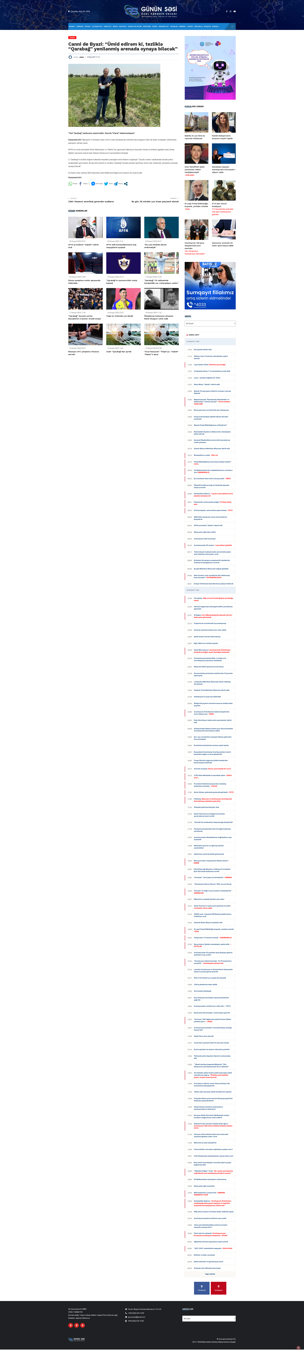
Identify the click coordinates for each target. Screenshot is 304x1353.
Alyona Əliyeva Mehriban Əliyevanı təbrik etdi (212, 448)
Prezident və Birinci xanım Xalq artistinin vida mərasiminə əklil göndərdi (212, 1085)
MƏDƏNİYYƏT (164, 26)
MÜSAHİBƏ (147, 26)
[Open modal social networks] (126, 184)
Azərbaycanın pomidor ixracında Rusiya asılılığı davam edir (213, 1029)
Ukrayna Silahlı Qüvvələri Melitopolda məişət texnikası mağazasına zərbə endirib (211, 1116)
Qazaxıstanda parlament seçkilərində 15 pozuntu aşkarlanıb (213, 674)
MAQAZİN (207, 26)
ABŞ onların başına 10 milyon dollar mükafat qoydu (214, 1212)
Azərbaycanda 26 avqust (213, 545)
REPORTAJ (123, 26)
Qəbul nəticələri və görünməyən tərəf (208, 1262)
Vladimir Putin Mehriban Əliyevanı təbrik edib (212, 690)
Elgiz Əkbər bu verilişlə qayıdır (206, 643)
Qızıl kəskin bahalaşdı (202, 991)
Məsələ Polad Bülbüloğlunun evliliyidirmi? (210, 425)
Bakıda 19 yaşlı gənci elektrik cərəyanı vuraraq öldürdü (212, 392)
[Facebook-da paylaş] (83, 184)
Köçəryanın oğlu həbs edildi (205, 532)
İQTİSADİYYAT (97, 26)
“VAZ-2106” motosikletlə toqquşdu (213, 1248)
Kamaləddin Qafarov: (213, 495)
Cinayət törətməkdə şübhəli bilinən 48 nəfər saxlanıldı (211, 418)
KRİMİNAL (182, 26)
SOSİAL (154, 26)
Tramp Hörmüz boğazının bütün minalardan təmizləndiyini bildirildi (211, 761)
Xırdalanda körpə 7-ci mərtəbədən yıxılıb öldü (212, 371)
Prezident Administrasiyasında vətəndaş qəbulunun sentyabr (210, 785)
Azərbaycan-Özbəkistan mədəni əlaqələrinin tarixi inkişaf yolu (211, 713)
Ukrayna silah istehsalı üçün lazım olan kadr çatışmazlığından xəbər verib (211, 1135)
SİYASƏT (88, 26)
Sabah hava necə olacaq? (204, 1036)
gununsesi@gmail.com (136, 1317)
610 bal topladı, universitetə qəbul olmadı (213, 510)
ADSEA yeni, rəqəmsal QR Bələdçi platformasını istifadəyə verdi (212, 915)
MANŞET (72, 26)
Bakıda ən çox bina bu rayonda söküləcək (195, 137)
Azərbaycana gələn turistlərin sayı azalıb (210, 1218)
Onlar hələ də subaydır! (210, 1234)
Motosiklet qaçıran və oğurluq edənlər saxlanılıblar (209, 847)
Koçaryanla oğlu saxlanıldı (204, 1186)
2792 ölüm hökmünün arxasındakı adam (213, 776)
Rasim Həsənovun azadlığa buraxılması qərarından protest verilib (209, 815)
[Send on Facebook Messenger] (97, 184)
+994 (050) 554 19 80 (136, 1313)
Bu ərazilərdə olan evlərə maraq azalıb (212, 478)
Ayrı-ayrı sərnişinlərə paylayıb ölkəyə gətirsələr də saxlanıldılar (213, 738)
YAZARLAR (174, 26)
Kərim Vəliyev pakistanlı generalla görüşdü (214, 792)
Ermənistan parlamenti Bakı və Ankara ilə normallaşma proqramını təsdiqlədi (210, 659)
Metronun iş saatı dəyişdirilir (205, 1143)
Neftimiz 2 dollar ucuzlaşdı (204, 1255)
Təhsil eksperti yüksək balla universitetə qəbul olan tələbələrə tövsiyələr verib (212, 553)
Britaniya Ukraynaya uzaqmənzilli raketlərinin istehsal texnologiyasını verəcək (212, 561)
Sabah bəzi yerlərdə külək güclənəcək (209, 854)
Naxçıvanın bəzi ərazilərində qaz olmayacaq (211, 410)
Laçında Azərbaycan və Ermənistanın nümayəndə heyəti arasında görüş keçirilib (213, 970)
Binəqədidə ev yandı (206, 455)
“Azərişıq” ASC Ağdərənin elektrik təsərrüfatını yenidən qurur (212, 1020)
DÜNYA (115, 26)
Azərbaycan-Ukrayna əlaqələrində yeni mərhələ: (195, 248)
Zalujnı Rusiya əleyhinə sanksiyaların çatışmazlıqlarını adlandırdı (208, 1108)
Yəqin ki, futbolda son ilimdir (119, 316)
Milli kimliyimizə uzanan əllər (209, 1194)
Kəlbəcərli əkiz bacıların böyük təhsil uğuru (213, 1126)
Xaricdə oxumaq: (212, 769)
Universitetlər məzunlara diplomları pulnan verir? (213, 1149)
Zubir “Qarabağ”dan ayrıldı (118, 351)
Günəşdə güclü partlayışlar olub (206, 807)
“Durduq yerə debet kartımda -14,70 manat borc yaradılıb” (213, 962)
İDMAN (72, 38)
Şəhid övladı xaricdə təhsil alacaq (207, 637)
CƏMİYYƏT (108, 26)
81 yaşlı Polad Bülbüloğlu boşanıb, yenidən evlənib (196, 206)
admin (81, 57)
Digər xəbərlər (210, 1274)
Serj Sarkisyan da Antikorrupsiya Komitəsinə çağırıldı (211, 999)
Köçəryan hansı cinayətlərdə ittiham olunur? (211, 862)
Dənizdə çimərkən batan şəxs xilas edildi (210, 630)
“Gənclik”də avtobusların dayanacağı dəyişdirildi (213, 822)
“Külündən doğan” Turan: (213, 1172)
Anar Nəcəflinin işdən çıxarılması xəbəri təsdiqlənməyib (195, 171)
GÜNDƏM (80, 26)
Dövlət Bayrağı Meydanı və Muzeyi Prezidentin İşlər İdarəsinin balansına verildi (212, 870)
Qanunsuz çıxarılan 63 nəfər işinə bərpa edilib (223, 244)
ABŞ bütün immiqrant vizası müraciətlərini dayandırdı (210, 518)
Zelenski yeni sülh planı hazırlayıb (207, 1268)
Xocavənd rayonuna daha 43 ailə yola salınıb (211, 1043)
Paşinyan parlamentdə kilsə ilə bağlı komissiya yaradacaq (212, 830)
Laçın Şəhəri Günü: (210, 365)
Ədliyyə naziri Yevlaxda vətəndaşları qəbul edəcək (211, 357)
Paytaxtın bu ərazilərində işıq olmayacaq (210, 623)
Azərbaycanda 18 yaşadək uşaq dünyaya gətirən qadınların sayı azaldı (213, 954)
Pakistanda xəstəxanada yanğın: (212, 503)
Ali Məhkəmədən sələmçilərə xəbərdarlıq (210, 1179)
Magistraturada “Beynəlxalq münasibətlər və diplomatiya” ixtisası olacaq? (212, 402)
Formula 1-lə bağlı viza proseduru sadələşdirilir (213, 892)
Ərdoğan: (213, 616)
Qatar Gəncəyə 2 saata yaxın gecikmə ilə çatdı (212, 907)
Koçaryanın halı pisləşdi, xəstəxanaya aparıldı (212, 1013)
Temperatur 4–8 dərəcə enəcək (213, 938)
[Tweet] (108, 184)
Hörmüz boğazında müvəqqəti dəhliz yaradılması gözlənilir (213, 608)
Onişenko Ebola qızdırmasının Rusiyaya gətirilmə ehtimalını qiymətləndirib (213, 1099)
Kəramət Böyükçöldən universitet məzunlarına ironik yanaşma (212, 441)
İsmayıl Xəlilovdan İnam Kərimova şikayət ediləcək (213, 584)
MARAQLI (215, 26)
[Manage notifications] (298, 1348)
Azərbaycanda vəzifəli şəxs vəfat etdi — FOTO (212, 1006)
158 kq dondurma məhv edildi (205, 984)
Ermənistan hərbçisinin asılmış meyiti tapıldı (211, 745)
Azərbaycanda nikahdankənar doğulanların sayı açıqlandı (213, 838)
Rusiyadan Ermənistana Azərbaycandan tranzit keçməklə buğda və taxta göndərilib (212, 753)
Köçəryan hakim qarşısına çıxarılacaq (208, 667)
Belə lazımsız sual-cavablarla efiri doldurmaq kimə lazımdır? (212, 576)
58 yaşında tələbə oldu (203, 349)
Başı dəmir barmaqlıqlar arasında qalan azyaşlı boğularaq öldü (212, 1164)
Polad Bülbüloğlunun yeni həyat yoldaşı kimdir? (213, 463)
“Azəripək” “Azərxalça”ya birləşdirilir (213, 877)
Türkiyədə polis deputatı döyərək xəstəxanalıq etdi (212, 1057)
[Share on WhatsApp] (72, 184)
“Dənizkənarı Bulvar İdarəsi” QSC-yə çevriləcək (212, 884)
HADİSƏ (190, 26)
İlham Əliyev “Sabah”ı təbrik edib (207, 384)
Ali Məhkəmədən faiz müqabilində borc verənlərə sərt (213, 471)
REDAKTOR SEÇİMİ (135, 26)
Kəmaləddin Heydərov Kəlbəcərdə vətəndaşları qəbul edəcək (212, 433)
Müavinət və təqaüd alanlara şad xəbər (209, 899)
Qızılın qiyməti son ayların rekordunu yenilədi (211, 1049)
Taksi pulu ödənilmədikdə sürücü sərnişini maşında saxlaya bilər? (210, 1226)
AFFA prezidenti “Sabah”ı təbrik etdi (208, 525)
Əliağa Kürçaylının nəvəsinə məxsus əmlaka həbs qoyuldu (213, 704)
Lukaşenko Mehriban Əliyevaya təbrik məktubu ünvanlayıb (212, 683)
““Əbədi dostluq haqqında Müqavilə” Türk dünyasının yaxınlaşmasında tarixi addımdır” (211, 1065)
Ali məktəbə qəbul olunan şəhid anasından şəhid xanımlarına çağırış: (213, 1075)
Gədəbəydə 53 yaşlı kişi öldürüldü (207, 697)
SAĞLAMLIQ (198, 26)
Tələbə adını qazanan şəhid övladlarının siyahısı (213, 1092)
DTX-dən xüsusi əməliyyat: (222, 208)
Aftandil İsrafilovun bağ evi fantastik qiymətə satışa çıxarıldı (211, 486)
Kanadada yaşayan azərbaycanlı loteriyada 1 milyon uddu (223, 169)
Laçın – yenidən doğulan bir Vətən (207, 378)
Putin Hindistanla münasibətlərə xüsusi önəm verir (213, 1156)
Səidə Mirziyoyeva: (212, 651)
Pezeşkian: (213, 599)
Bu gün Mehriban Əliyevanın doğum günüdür (211, 569)
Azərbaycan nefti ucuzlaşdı (205, 539)
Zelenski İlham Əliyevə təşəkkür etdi (208, 922)
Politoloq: (213, 800)
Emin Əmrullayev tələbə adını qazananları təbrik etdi (213, 721)
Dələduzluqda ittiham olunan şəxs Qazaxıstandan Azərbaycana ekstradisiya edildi (213, 730)
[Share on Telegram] (118, 184)
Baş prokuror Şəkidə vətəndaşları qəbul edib (212, 945)
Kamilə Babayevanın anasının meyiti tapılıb (222, 137)
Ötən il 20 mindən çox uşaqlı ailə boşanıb (210, 978)
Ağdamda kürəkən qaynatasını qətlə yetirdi (211, 1242)
